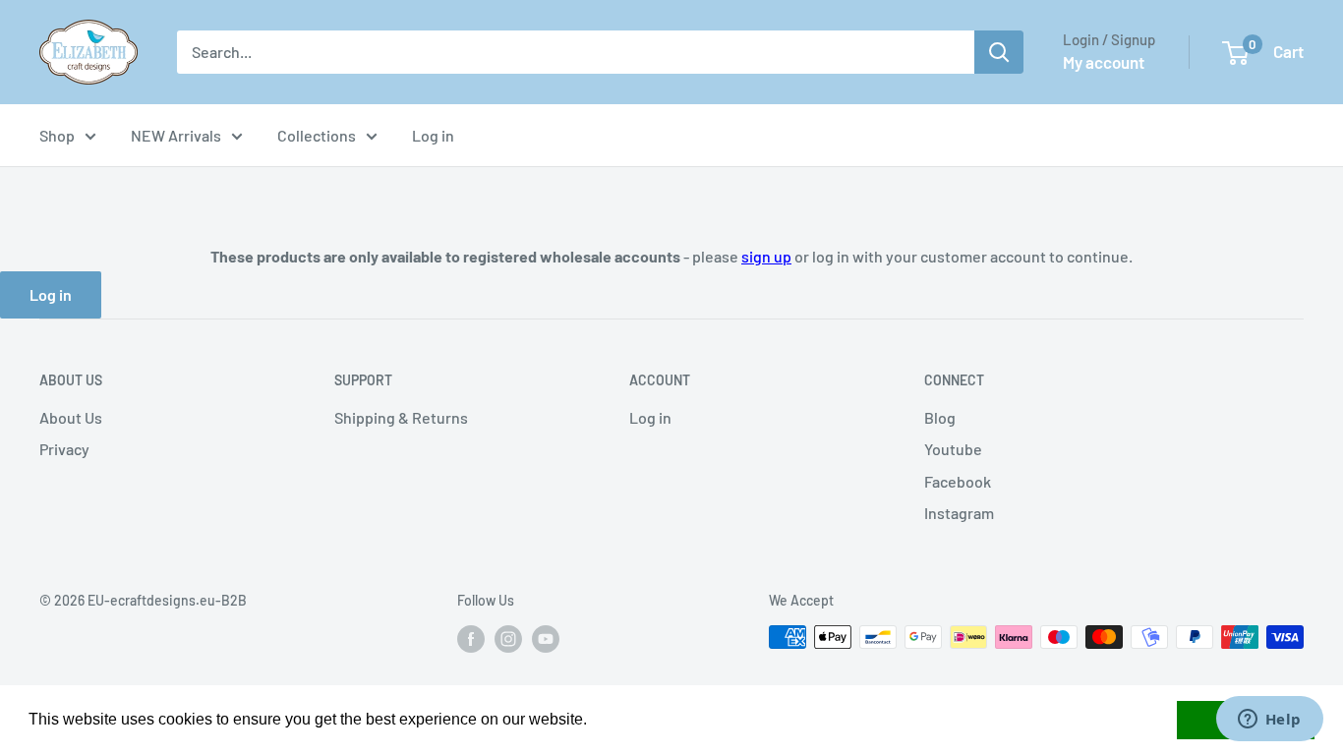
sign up (766, 256)
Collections (316, 135)
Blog (940, 417)
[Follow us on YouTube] (545, 639)
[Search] (998, 52)
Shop (57, 135)
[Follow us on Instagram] (508, 639)
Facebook (957, 481)
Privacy (64, 448)
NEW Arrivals (176, 135)
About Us (70, 417)
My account (1103, 62)
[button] (594, 722)
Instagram (959, 512)
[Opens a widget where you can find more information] (1269, 720)
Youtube (953, 448)
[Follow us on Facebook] (471, 639)
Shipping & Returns (401, 417)
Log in (433, 135)
